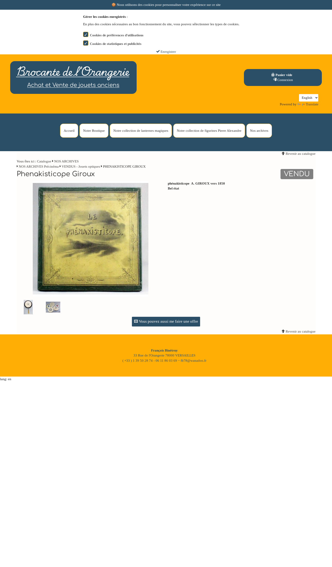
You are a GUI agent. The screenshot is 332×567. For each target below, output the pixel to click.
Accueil (69, 130)
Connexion (284, 80)
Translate (312, 104)
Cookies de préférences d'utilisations (116, 35)
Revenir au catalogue (300, 153)
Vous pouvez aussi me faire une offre (168, 321)
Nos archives (259, 130)
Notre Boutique (94, 130)
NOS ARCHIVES (66, 161)
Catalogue (44, 161)
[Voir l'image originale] (90, 238)
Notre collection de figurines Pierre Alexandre (209, 130)
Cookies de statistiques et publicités (115, 44)
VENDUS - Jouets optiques (81, 166)
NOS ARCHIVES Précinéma (39, 166)
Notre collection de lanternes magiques (140, 130)
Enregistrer (168, 51)
